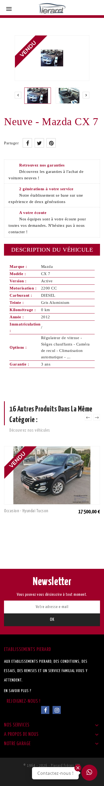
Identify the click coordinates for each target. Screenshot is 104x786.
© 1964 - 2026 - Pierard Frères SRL (52, 766)
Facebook (45, 710)
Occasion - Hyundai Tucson (26, 511)
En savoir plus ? (17, 691)
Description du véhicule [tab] (52, 249)
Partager (27, 143)
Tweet (39, 143)
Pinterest (51, 143)
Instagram (57, 710)
